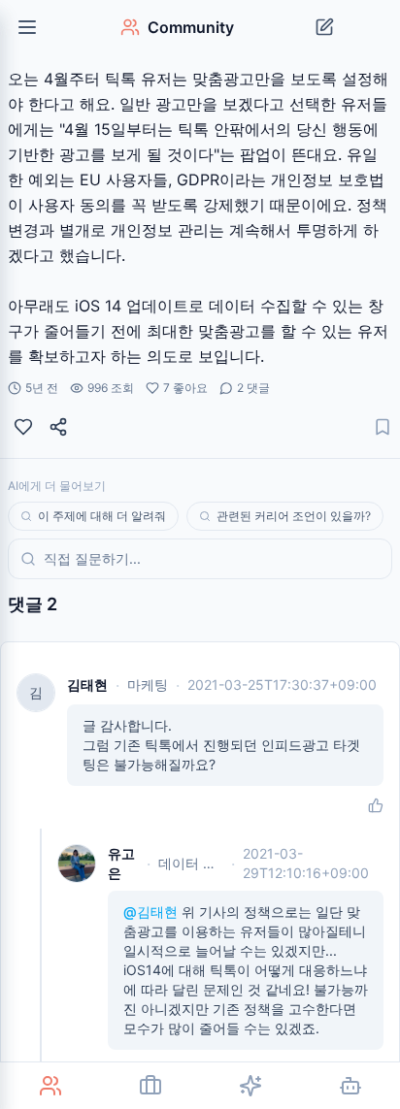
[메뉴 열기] (27, 27)
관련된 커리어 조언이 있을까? (294, 515)
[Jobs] (150, 1085)
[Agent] (350, 1085)
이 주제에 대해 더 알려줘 (102, 515)
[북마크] (382, 427)
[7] (23, 426)
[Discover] (250, 1085)
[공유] (58, 426)
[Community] (50, 1085)
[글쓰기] (324, 27)
